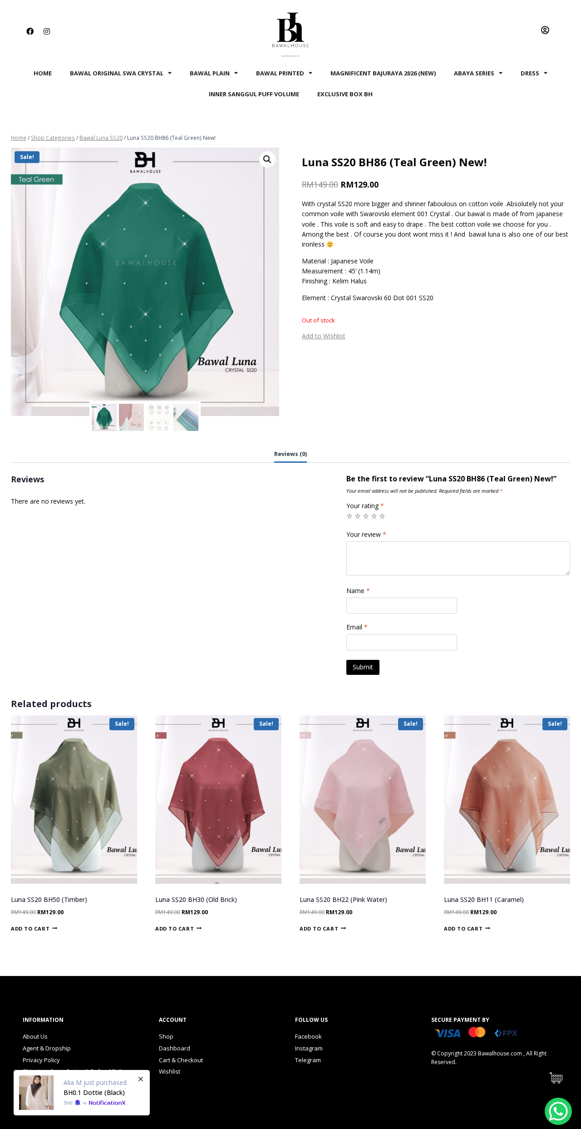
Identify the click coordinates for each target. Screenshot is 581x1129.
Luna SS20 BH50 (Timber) (49, 899)
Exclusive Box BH (345, 94)
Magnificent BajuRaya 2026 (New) (383, 73)
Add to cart (30, 928)
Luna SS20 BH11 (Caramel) (484, 899)
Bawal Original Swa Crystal (116, 73)
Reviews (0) (290, 454)
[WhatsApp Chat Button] (558, 1111)
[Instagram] (46, 31)
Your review (366, 534)
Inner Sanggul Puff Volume (254, 94)
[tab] (290, 454)
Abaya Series (474, 73)
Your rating (365, 506)
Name (358, 591)
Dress (530, 73)
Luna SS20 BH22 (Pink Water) (343, 899)
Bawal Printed (280, 73)
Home (43, 73)
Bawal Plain (210, 73)
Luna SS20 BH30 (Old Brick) (196, 899)
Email (357, 627)
